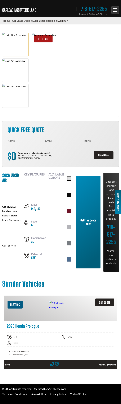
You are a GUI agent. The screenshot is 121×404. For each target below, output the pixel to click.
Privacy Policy (58, 394)
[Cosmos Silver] (69, 227)
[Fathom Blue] (69, 259)
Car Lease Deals (21, 20)
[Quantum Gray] (69, 243)
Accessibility (38, 394)
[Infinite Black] (69, 195)
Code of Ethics (78, 394)
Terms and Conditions (14, 394)
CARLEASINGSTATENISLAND (19, 10)
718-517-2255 (94, 9)
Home (6, 20)
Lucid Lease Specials (43, 20)
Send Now (103, 155)
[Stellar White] (69, 179)
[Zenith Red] (69, 211)
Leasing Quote (117, 202)
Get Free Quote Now (88, 222)
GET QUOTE (104, 302)
